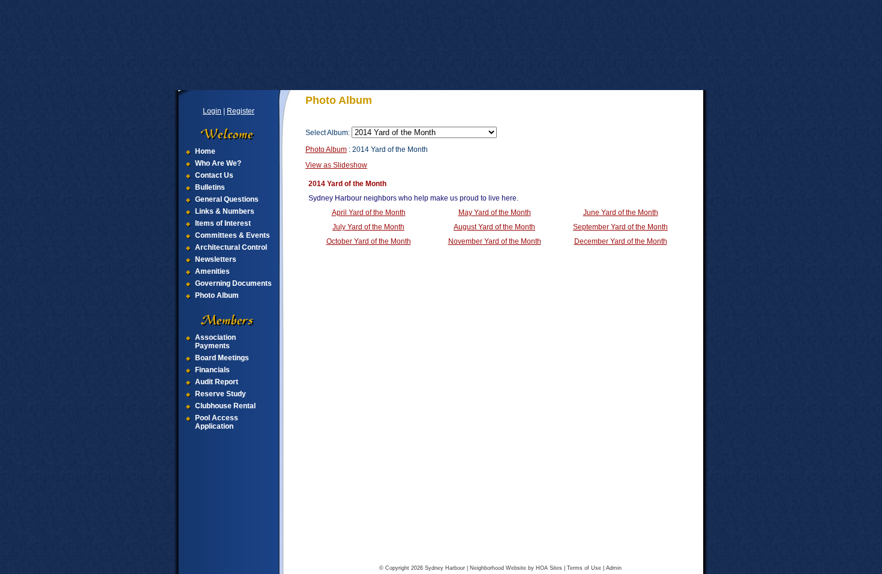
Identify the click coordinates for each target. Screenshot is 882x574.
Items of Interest (223, 223)
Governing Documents (233, 283)
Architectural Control (231, 247)
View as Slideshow (336, 165)
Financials (212, 370)
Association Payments (215, 341)
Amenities (212, 271)
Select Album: (327, 132)
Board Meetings (222, 358)
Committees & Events (232, 235)
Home (205, 151)
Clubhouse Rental (225, 406)
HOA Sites (549, 568)
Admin (614, 568)
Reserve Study (220, 394)
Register (240, 111)
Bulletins (210, 187)
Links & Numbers (224, 211)
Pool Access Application (216, 422)
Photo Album (217, 295)
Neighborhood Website (498, 568)
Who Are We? (218, 163)
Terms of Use (584, 568)
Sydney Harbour (445, 568)
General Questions (227, 199)
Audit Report (216, 382)
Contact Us (214, 175)
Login (212, 111)
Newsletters (215, 259)
